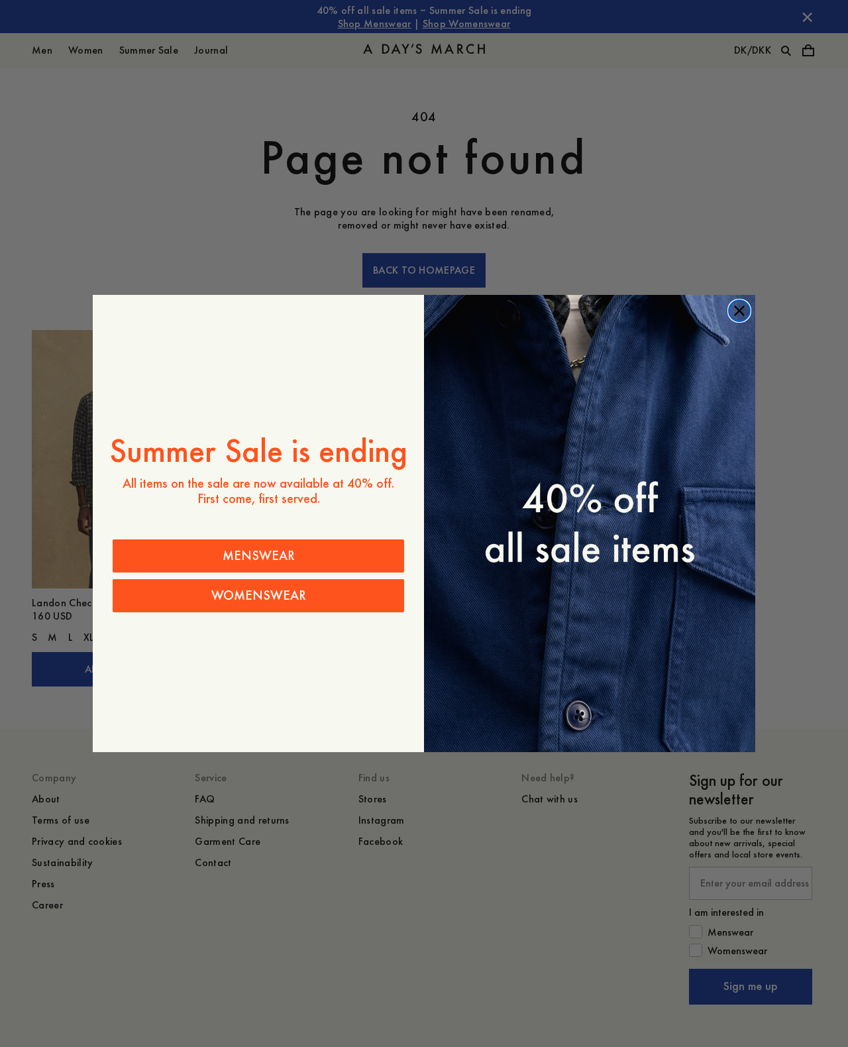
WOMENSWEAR (258, 595)
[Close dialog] (739, 310)
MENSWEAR (259, 555)
